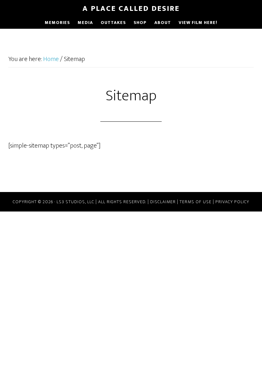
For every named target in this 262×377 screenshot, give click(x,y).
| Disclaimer (162, 201)
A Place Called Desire (131, 8)
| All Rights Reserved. (121, 201)
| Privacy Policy (230, 201)
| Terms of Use (194, 201)
